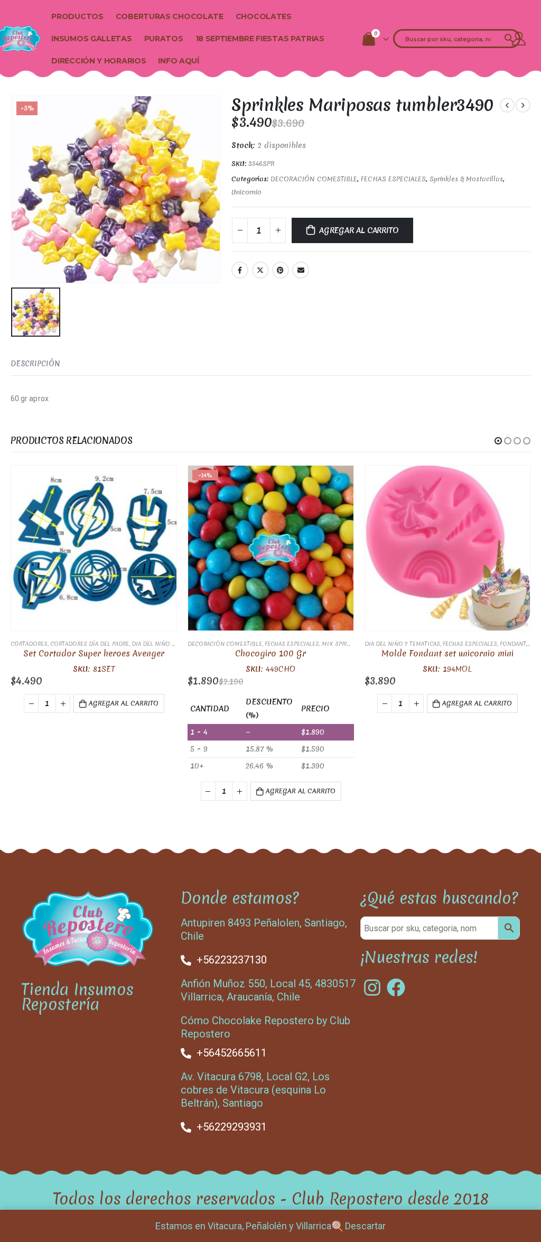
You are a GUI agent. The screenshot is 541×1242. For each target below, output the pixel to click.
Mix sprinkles (343, 643)
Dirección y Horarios (98, 61)
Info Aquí (178, 61)
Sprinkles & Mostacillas (466, 178)
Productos (77, 16)
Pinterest (280, 270)
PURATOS (163, 38)
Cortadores (29, 643)
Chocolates (264, 16)
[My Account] (519, 38)
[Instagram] (372, 987)
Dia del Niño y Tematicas (169, 643)
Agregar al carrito (358, 230)
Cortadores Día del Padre (89, 643)
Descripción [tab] (35, 363)
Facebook (239, 270)
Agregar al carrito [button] (123, 703)
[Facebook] (396, 987)
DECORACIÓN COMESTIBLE (313, 178)
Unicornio (246, 192)
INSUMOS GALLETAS (91, 38)
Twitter (260, 270)
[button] (498, 440)
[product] (93, 548)
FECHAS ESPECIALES (393, 178)
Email (300, 270)
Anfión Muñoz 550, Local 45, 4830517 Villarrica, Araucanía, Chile (268, 990)
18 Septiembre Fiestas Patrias (259, 38)
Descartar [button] (365, 1225)
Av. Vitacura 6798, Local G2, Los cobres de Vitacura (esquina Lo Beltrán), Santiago (255, 1089)
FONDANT (513, 643)
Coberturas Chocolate (169, 16)
